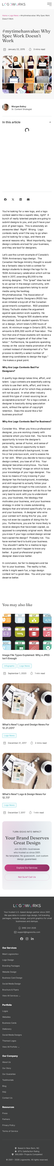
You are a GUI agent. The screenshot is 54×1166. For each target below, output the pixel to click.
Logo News (14, 15)
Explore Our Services (27, 868)
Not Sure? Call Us (27, 877)
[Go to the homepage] (13, 4)
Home (4, 15)
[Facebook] (21, 938)
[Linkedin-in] (32, 938)
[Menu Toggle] (49, 4)
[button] (50, 122)
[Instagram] (27, 938)
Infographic (9, 666)
